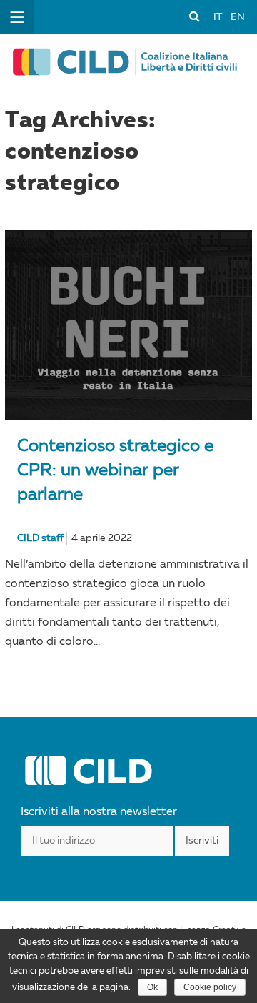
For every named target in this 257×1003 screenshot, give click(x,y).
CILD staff (40, 538)
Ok (152, 987)
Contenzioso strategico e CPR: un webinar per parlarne (115, 471)
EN (238, 17)
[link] (194, 15)
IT (217, 17)
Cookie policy (209, 987)
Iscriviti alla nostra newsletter (99, 812)
